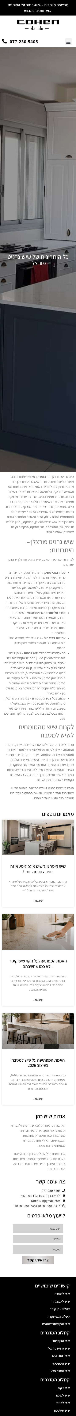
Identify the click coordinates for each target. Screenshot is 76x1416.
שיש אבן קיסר (61, 1341)
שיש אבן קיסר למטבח (56, 1324)
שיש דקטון (63, 1388)
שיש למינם (63, 1395)
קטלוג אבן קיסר (60, 1309)
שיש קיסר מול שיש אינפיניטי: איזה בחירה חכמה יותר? (38, 868)
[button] (68, 41)
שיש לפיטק (63, 1403)
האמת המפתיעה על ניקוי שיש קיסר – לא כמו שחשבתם (38, 963)
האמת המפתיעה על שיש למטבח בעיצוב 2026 (38, 1062)
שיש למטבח (62, 1294)
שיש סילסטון (62, 1410)
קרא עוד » (38, 900)
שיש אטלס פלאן (60, 1371)
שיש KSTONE (61, 1356)
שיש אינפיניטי (61, 1363)
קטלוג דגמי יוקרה (59, 1316)
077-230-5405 (24, 41)
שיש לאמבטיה (61, 1301)
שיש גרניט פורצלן (59, 1348)
